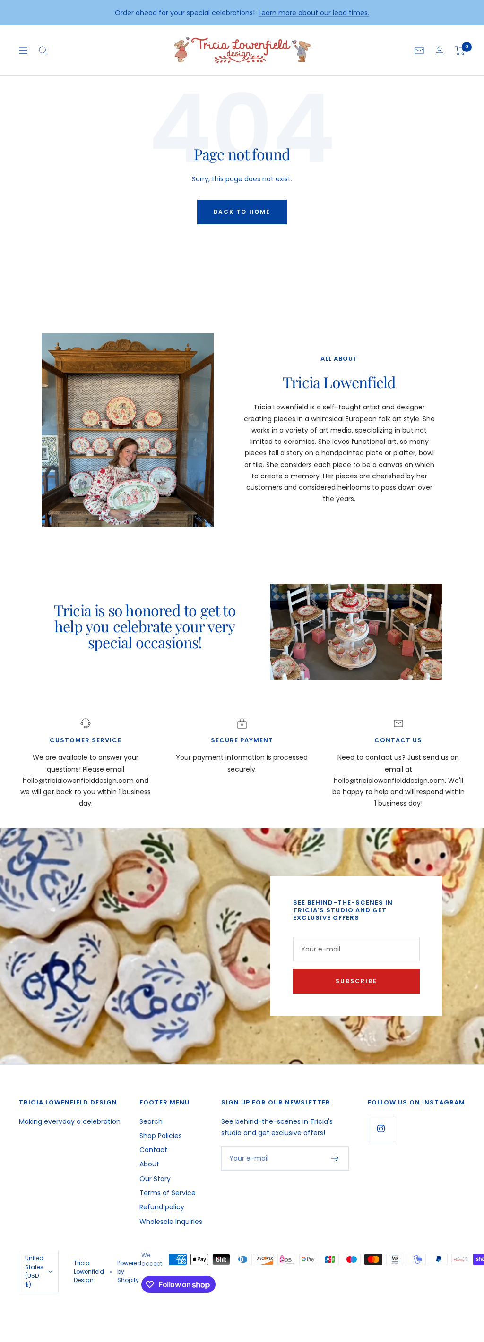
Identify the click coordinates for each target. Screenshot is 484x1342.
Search (151, 1121)
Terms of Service (167, 1193)
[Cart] (460, 50)
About (149, 1164)
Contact (153, 1150)
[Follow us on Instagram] (381, 1129)
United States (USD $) (34, 1271)
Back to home (242, 212)
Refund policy (161, 1207)
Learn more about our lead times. (314, 12)
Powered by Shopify (129, 1271)
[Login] (439, 50)
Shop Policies (160, 1135)
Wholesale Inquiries (170, 1221)
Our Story (155, 1178)
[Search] (43, 50)
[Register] (335, 1158)
